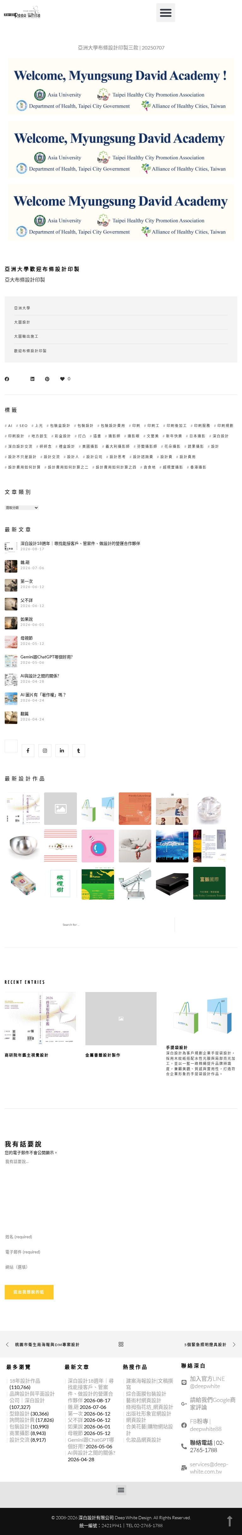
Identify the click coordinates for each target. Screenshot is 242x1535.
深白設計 (221, 436)
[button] (165, 12)
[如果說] (11, 623)
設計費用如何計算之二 (68, 467)
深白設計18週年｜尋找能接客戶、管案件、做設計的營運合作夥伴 (80, 543)
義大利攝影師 (118, 446)
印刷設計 (16, 436)
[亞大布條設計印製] (8, 378)
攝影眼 (134, 436)
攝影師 (114, 436)
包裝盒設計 (60, 425)
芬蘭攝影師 (147, 446)
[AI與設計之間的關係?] (11, 680)
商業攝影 (19, 1433)
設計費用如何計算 (24, 467)
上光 (39, 425)
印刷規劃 (225, 425)
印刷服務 (202, 425)
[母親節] (11, 642)
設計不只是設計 (22, 457)
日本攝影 (197, 436)
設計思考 (118, 457)
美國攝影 (90, 446)
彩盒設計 (63, 436)
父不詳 (26, 600)
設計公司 (94, 457)
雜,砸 (25, 562)
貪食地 (150, 467)
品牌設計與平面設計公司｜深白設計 (32, 1397)
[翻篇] (11, 717)
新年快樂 (174, 436)
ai (10, 425)
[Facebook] (28, 750)
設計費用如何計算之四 (116, 467)
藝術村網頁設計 (143, 1400)
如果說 (26, 619)
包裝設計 (86, 425)
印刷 (136, 425)
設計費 (166, 457)
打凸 (82, 436)
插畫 (97, 436)
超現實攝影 (173, 467)
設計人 (73, 457)
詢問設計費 (22, 1420)
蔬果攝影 (196, 446)
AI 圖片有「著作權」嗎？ (43, 694)
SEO (24, 425)
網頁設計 (136, 1420)
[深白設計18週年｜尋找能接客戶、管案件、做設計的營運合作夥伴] (11, 547)
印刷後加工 (177, 425)
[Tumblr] (78, 750)
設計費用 (188, 457)
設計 (215, 446)
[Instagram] (44, 750)
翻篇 (24, 713)
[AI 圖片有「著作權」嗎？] (11, 698)
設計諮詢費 (143, 457)
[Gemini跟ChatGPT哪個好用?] (11, 661)
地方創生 (40, 436)
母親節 (26, 638)
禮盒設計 (67, 446)
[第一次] (11, 585)
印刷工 (153, 425)
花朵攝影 (172, 446)
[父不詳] (11, 604)
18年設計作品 (24, 1381)
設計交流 (52, 457)
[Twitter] (11, 746)
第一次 (26, 581)
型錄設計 (19, 1413)
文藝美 (153, 436)
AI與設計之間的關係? (39, 676)
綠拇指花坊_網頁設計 (149, 1407)
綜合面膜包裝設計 (146, 1394)
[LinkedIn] (61, 750)
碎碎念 (46, 446)
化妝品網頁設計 (143, 1440)
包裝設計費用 (113, 425)
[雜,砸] (11, 566)
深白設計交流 (20, 446)
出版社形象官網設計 (148, 1413)
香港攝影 (198, 467)
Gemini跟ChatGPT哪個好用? (46, 657)
